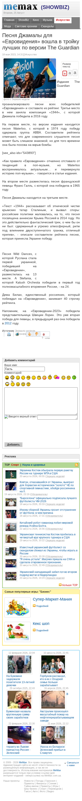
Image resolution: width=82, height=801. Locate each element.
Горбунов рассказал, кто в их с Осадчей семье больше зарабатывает (53, 681)
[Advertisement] (59, 260)
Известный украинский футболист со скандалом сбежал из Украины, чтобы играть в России (48, 550)
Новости (28, 780)
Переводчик (54, 788)
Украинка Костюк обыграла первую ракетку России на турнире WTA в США (46, 472)
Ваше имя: (10, 365)
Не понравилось (37, 334)
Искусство (63, 20)
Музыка (47, 20)
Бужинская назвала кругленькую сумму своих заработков (18, 714)
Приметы (29, 783)
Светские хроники (26, 26)
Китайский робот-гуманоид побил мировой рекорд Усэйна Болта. (46, 524)
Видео (50, 791)
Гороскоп (50, 780)
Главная (9, 20)
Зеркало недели (25, 330)
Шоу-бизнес (30, 788)
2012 (8, 323)
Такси (27, 791)
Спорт (15, 464)
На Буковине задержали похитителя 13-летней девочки (20, 681)
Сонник (52, 783)
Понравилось (29, 334)
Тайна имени (31, 786)
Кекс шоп (41, 623)
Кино (36, 20)
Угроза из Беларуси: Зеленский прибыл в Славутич (52, 749)
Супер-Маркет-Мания (52, 599)
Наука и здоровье (33, 464)
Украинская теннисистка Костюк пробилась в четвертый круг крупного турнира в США (47, 536)
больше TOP (70, 585)
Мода (7, 26)
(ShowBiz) (55, 7)
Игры (55, 786)
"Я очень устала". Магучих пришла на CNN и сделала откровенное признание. (47, 561)
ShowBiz (23, 20)
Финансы (41, 783)
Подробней (42, 606)
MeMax (23, 762)
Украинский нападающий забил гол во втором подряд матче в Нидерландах (48, 573)
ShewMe (20, 334)
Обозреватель (39, 494)
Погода (39, 780)
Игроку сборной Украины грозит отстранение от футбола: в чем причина (48, 511)
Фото (42, 791)
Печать (9, 336)
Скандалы (47, 26)
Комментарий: (13, 372)
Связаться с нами (73, 764)
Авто (35, 791)
